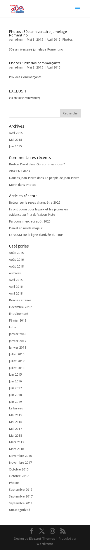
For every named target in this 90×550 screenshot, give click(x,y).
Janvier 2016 (17, 334)
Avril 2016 (16, 286)
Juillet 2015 (16, 354)
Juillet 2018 (16, 368)
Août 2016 (16, 259)
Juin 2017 (15, 388)
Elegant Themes (42, 538)
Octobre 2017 (19, 476)
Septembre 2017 (21, 496)
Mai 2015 (15, 140)
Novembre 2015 (20, 456)
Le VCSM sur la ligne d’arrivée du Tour (36, 235)
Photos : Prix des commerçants (35, 63)
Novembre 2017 (20, 462)
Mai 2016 (15, 422)
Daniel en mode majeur (25, 228)
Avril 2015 (54, 39)
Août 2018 (16, 266)
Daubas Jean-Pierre (22, 178)
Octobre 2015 (19, 469)
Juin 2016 (15, 381)
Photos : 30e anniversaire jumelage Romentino (38, 33)
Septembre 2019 (21, 503)
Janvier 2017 (17, 341)
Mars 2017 (16, 442)
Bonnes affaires (20, 300)
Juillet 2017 (16, 361)
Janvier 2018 (17, 347)
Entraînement (18, 313)
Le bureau (16, 408)
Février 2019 (17, 320)
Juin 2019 (15, 402)
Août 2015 (16, 253)
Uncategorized (19, 510)
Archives (15, 273)
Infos (12, 327)
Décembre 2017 (20, 307)
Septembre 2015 (21, 489)
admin (18, 39)
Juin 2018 (15, 395)
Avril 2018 (16, 293)
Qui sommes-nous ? (50, 164)
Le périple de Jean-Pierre (62, 178)
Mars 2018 (16, 449)
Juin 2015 (15, 146)
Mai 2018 (15, 435)
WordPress (45, 544)
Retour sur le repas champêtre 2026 (34, 202)
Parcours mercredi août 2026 (29, 221)
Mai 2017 (15, 429)
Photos (67, 39)
